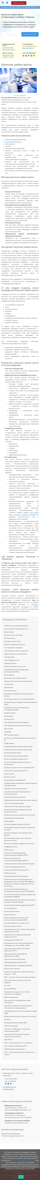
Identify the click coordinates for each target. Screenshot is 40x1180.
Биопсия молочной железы (13, 635)
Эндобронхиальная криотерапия (15, 788)
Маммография (9, 821)
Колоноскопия (9, 719)
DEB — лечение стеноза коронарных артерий (19, 977)
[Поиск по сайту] (31, 2)
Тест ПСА (7, 985)
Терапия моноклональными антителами (18, 681)
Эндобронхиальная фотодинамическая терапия (20, 800)
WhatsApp (34, 604)
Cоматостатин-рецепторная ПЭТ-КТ (16, 771)
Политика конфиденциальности (12, 1136)
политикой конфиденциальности (23, 1160)
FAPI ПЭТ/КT (8, 1040)
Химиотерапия (9, 675)
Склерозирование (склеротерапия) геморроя (19, 864)
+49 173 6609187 (29, 53)
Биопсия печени (9, 638)
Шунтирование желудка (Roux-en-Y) (16, 629)
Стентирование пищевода (13, 648)
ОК (21, 1177)
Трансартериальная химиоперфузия (16, 722)
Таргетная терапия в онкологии (15, 666)
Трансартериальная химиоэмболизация (18, 725)
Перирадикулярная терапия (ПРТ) (15, 962)
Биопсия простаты (10, 691)
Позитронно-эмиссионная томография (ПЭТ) (19, 767)
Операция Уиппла (10, 663)
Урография (8, 732)
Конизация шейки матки (12, 753)
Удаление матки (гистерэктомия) (15, 654)
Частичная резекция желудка (14, 803)
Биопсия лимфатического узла (14, 644)
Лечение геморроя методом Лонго (16, 759)
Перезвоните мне (30, 34)
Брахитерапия (9, 632)
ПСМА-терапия (9, 743)
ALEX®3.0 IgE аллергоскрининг (14, 1049)
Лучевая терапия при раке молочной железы (19, 815)
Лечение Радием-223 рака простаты (16, 870)
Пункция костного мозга (12, 641)
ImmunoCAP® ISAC (10, 989)
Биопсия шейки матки (11, 911)
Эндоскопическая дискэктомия (14, 959)
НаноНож (7, 1019)
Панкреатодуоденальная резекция (16, 876)
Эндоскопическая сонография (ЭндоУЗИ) (18, 965)
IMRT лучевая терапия (11, 735)
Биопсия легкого (9, 777)
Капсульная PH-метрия (12, 969)
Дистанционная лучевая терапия (15, 678)
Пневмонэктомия (10, 873)
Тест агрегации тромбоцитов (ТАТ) (15, 1046)
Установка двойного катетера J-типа (16, 923)
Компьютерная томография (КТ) (15, 780)
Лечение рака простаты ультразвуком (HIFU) (19, 699)
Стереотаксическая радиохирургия (16, 626)
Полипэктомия (9, 657)
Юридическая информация (10, 1134)
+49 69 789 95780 (11, 1079)
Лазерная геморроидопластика (14, 867)
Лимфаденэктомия (10, 847)
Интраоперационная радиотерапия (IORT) (18, 746)
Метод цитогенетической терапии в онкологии (20, 1016)
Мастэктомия (8, 687)
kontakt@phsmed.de (8, 49)
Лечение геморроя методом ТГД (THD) (17, 824)
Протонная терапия (11, 1026)
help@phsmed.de (27, 48)
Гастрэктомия (8, 684)
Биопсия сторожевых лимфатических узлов (19, 843)
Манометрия (8, 716)
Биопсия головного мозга (13, 926)
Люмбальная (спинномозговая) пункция (18, 750)
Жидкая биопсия (10, 914)
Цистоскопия (8, 729)
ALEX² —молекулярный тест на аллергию (18, 1043)
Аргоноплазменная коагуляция (14, 797)
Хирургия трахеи (10, 713)
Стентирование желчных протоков (16, 651)
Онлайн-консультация (18, 3)
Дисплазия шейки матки (13, 142)
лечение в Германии (21, 515)
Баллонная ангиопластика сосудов (16, 756)
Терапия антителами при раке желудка (17, 806)
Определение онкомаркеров (14, 818)
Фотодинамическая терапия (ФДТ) (15, 1023)
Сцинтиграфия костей (11, 660)
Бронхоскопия (9, 774)
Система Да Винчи (10, 908)
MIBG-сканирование (11, 997)
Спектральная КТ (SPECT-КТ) (13, 940)
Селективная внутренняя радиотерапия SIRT (19, 905)
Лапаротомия (8, 850)
